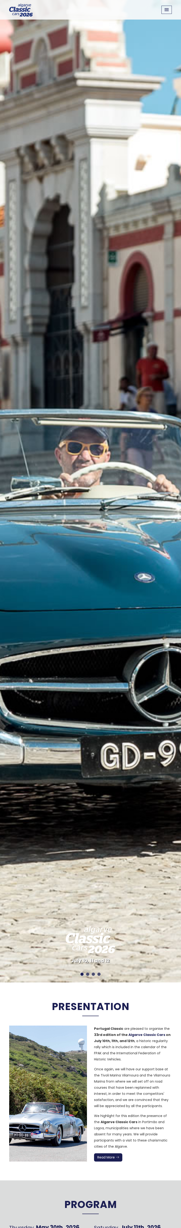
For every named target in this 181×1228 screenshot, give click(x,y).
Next (171, 491)
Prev (9, 491)
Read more (106, 1157)
